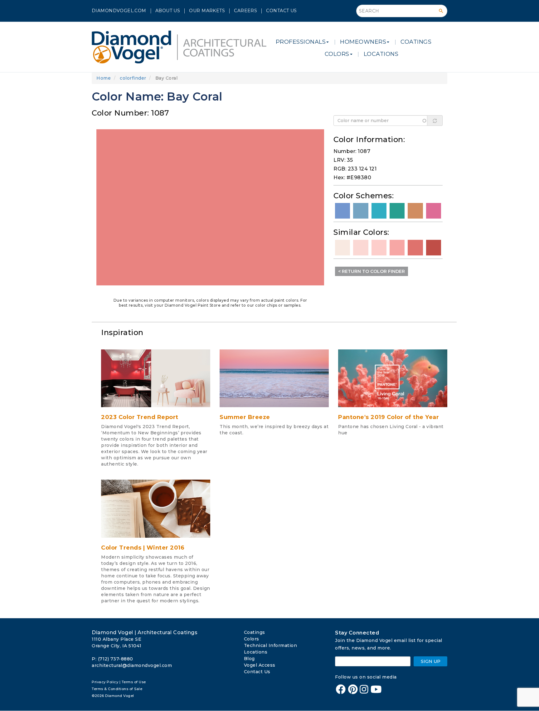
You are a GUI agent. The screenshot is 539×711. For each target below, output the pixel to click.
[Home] (181, 47)
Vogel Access (259, 665)
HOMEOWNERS (363, 41)
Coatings (254, 632)
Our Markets (207, 10)
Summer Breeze (245, 417)
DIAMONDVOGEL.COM (119, 10)
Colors (251, 639)
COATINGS (416, 41)
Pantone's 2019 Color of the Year (388, 417)
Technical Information (270, 645)
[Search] (441, 11)
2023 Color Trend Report (139, 417)
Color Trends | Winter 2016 (142, 547)
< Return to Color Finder (371, 271)
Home (103, 78)
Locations (256, 652)
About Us (167, 10)
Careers (245, 10)
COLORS (337, 54)
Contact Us (281, 10)
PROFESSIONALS (301, 41)
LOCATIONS (381, 54)
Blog (249, 658)
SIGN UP (430, 661)
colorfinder (133, 78)
